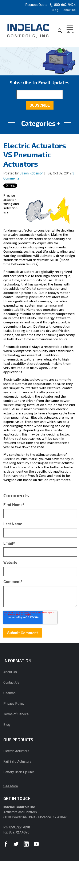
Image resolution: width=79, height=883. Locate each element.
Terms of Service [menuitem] (16, 714)
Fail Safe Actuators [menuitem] (17, 762)
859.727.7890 (19, 827)
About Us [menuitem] (69, 10)
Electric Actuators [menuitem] (16, 751)
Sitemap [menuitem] (9, 693)
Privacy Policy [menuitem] (13, 704)
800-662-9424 (65, 5)
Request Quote (36, 5)
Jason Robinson (31, 173)
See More (10, 786)
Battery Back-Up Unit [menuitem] (18, 772)
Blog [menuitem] (55, 10)
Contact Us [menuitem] (11, 683)
